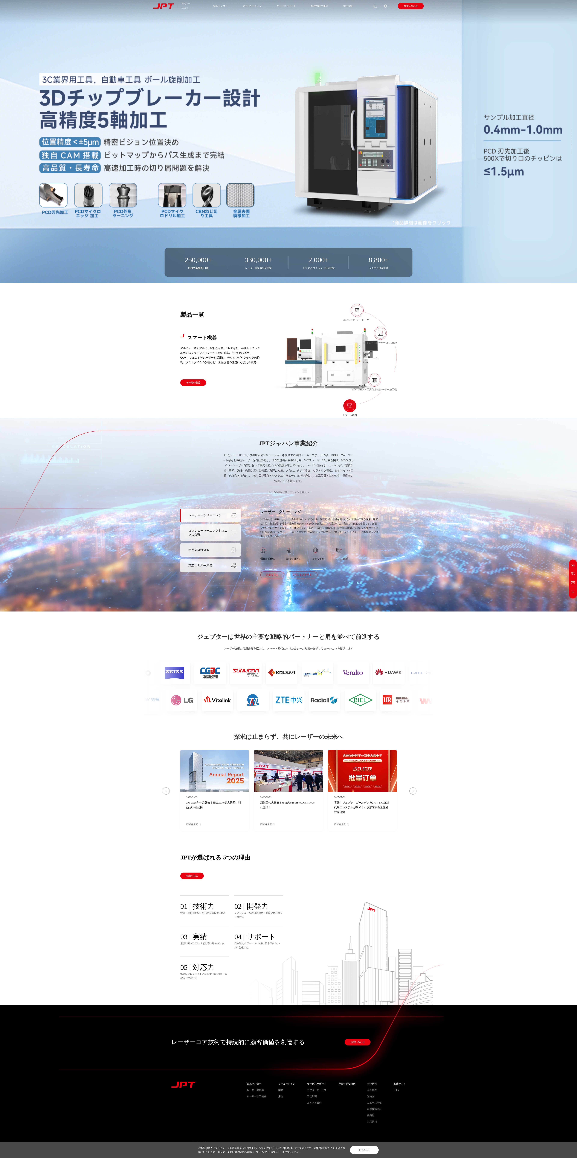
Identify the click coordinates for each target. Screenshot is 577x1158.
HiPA (396, 1090)
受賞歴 (370, 1115)
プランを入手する (302, 575)
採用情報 (372, 1121)
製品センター (220, 6)
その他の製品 (193, 379)
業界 (280, 1090)
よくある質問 (314, 1102)
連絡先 (370, 1096)
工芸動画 (312, 1096)
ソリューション (286, 1083)
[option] (288, 141)
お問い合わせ (411, 6)
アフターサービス (316, 1090)
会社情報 (348, 6)
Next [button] (412, 791)
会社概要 (372, 1090)
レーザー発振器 (255, 1090)
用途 (280, 1096)
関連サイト (400, 1083)
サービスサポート (286, 6)
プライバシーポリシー (268, 1152)
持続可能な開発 (319, 6)
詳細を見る (272, 575)
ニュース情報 (374, 1102)
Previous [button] (166, 791)
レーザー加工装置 (256, 1096)
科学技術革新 (374, 1109)
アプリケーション (252, 6)
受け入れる (364, 1150)
